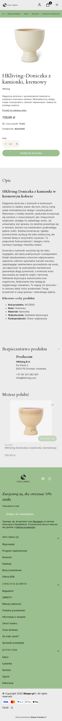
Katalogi (6, 563)
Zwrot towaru (9, 623)
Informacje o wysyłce (14, 616)
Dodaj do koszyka (31, 153)
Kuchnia (6, 670)
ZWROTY (7, 597)
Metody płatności (11, 603)
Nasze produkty (13, 14)
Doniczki (35, 14)
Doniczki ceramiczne (51, 14)
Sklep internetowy (30, 717)
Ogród (5, 676)
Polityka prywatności (13, 610)
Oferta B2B (8, 576)
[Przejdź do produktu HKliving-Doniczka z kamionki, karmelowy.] (31, 421)
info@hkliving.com (26, 377)
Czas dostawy (10, 629)
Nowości (7, 557)
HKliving (6, 89)
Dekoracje (7, 683)
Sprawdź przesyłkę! (13, 642)
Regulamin (38, 521)
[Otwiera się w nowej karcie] (43, 479)
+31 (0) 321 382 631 (27, 374)
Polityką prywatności (25, 527)
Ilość (4, 138)
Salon (26, 14)
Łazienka (7, 663)
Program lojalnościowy (14, 550)
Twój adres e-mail (10, 506)
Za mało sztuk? (10, 636)
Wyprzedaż (8, 544)
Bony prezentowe (11, 570)
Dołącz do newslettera (20, 514)
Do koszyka (45, 438)
